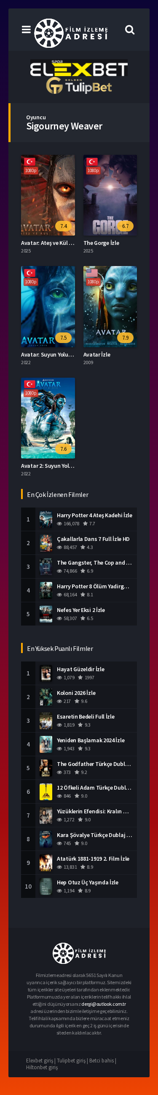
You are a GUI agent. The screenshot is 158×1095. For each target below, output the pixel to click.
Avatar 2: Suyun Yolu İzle (51, 465)
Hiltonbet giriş (42, 1067)
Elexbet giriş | (41, 1060)
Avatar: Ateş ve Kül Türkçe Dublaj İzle (67, 243)
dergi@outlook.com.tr (103, 1004)
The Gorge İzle (101, 243)
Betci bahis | (102, 1060)
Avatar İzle (96, 354)
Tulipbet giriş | (73, 1060)
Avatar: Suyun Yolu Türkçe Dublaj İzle (67, 354)
